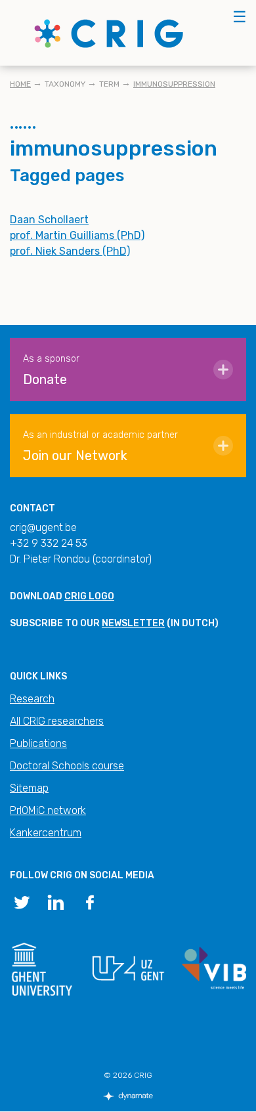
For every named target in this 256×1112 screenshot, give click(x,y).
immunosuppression (174, 84)
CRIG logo (89, 596)
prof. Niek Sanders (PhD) (70, 251)
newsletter (133, 623)
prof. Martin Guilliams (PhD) (77, 235)
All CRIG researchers (57, 721)
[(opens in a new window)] (21, 901)
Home (20, 84)
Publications (38, 743)
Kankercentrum (45, 832)
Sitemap (29, 788)
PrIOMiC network (48, 810)
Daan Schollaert (49, 219)
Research (32, 699)
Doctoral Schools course (67, 765)
